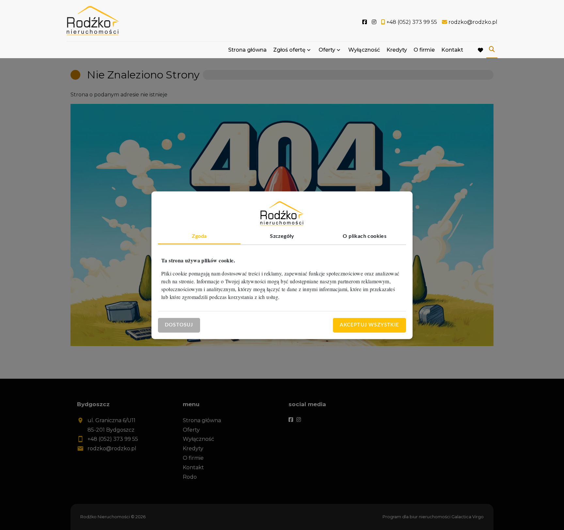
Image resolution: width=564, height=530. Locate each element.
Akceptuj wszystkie (369, 324)
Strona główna (247, 50)
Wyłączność (364, 50)
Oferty (327, 50)
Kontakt (452, 50)
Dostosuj (179, 324)
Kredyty (396, 50)
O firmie (424, 50)
